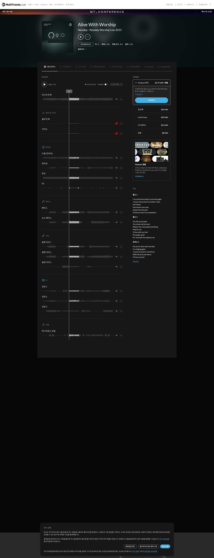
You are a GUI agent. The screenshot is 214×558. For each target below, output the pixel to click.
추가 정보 (69, 4)
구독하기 (151, 100)
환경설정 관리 (130, 546)
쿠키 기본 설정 (164, 539)
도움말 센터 (203, 4)
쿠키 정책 (135, 551)
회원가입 (169, 4)
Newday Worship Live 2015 (106, 29)
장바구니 (190, 4)
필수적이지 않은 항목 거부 (148, 546)
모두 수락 (165, 546)
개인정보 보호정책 (150, 551)
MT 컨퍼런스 (59, 4)
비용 (50, 4)
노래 (36, 4)
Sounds (43, 4)
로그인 (179, 4)
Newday (82, 29)
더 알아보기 (139, 94)
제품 (29, 4)
